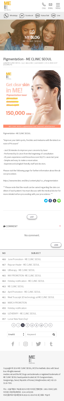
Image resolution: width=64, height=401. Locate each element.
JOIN (56, 245)
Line (58, 15)
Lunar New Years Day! (18, 318)
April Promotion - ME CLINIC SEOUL (24, 291)
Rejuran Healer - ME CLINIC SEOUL (23, 264)
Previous (18, 325)
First (14, 325)
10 (41, 325)
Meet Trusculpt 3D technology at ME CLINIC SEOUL (31, 297)
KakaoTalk (45, 15)
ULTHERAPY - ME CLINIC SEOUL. (22, 313)
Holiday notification (17, 308)
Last (50, 325)
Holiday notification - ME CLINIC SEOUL (26, 280)
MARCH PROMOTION (17, 302)
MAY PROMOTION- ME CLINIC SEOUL (24, 275)
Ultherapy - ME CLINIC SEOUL (21, 270)
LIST (32, 216)
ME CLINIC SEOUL (16, 286)
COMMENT (11, 226)
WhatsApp (13, 15)
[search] (54, 334)
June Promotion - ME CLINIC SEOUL (24, 259)
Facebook (29, 15)
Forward (46, 325)
